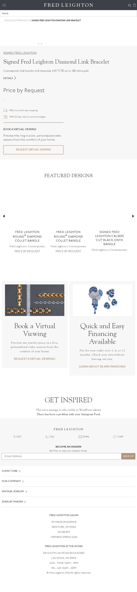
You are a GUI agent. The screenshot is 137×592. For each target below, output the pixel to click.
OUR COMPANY (11, 481)
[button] (68, 430)
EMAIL (86, 437)
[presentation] (102, 313)
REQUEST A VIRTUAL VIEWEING (34, 359)
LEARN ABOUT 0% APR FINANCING (102, 366)
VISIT (19, 437)
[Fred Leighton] (68, 5)
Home (7, 21)
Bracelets (24, 21)
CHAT (120, 437)
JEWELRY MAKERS (12, 502)
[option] (27, 220)
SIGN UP (128, 456)
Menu (4, 5)
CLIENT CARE (10, 471)
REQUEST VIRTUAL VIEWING (33, 150)
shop (15, 21)
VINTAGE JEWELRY (13, 491)
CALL (52, 437)
